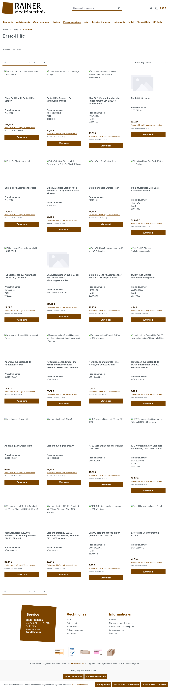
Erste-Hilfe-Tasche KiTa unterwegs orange (59, 99)
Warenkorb (22, 137)
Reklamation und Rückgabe (121, 627)
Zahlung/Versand (116, 630)
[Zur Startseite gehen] (24, 8)
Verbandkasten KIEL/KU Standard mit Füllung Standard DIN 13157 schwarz (63, 536)
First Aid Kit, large (140, 98)
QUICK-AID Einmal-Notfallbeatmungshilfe (143, 276)
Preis (19, 50)
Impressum (71, 634)
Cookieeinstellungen (96, 676)
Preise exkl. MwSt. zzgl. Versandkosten (19, 128)
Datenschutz (72, 623)
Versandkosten (77, 663)
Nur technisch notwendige (126, 684)
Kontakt (112, 620)
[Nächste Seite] (39, 63)
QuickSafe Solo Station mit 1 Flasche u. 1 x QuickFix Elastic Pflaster (63, 191)
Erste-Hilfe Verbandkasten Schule (145, 534)
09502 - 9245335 (34, 620)
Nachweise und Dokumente (121, 623)
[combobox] (94, 8)
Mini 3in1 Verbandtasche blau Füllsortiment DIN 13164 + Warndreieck (104, 101)
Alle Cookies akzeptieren (154, 684)
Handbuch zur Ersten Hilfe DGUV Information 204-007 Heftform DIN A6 (145, 365)
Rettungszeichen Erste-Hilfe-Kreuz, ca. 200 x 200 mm (104, 363)
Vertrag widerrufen (73, 676)
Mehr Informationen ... (81, 685)
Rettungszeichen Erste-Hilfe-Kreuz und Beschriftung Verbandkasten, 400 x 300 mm (62, 365)
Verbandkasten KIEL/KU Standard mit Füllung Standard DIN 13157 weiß (20, 536)
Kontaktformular (33, 632)
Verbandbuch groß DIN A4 (60, 446)
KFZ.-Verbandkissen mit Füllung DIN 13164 (106, 447)
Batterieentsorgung (75, 630)
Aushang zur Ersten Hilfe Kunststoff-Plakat (17, 363)
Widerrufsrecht (73, 627)
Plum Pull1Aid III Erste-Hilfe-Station (19, 99)
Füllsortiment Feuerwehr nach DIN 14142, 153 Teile (20, 276)
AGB (69, 620)
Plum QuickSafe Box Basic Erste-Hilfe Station (145, 189)
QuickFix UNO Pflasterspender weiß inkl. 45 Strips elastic (105, 276)
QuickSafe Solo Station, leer (104, 188)
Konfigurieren (103, 684)
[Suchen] (119, 8)
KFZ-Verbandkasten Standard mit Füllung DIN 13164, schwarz (148, 447)
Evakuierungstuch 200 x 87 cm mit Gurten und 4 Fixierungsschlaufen (63, 278)
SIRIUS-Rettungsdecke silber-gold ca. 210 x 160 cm (104, 534)
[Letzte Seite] (44, 63)
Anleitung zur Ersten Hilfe (18, 446)
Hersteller (7, 50)
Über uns (113, 634)
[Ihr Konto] (151, 8)
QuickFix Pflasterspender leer (20, 188)
